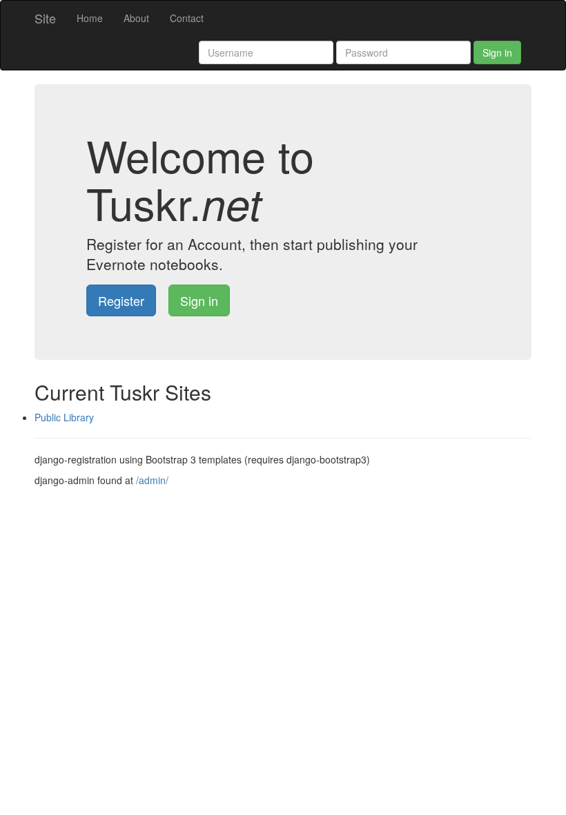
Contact (187, 18)
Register (121, 300)
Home (90, 18)
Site (45, 18)
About (136, 18)
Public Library (64, 417)
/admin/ (152, 480)
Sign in (497, 52)
